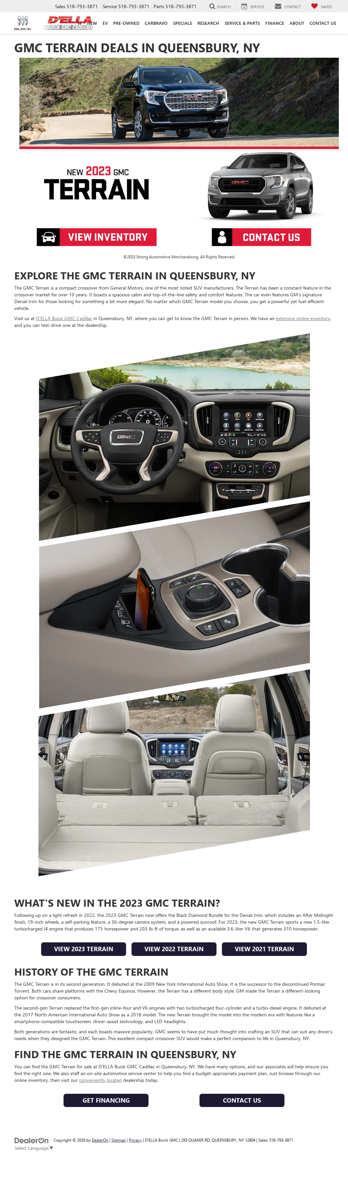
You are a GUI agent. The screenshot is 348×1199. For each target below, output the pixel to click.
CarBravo (156, 23)
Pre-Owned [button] (126, 23)
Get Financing (106, 1100)
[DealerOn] (31, 1140)
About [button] (297, 23)
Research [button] (208, 23)
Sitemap (118, 1140)
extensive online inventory (303, 318)
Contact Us (242, 1100)
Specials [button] (182, 23)
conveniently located (100, 1080)
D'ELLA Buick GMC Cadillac (64, 318)
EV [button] (105, 23)
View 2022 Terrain (174, 949)
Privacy (135, 1140)
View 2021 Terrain (264, 949)
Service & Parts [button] (242, 23)
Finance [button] (274, 23)
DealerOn (100, 1140)
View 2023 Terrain (83, 949)
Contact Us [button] (323, 23)
